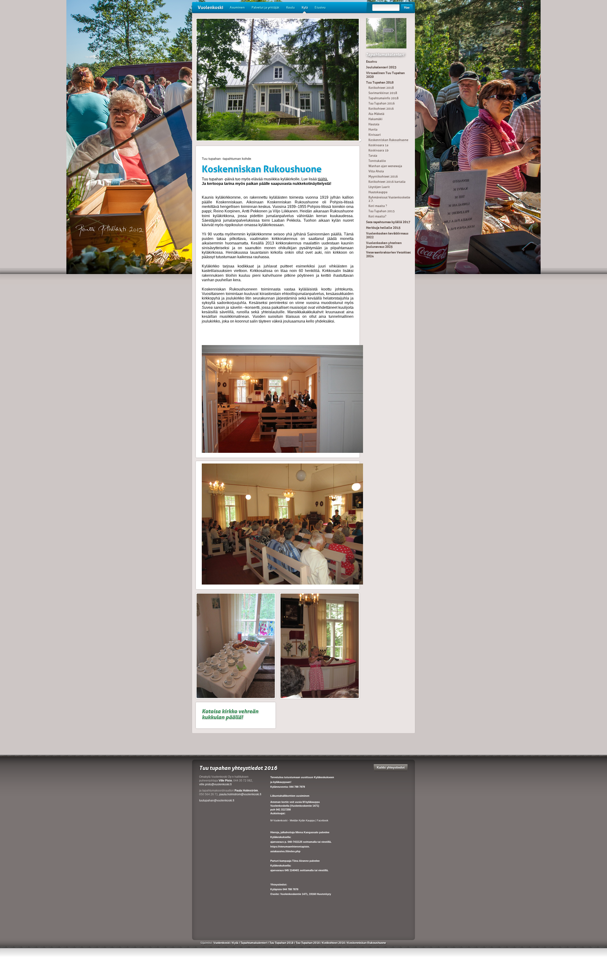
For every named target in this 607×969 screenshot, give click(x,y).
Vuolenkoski (210, 7)
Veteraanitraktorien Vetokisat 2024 (388, 254)
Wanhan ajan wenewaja (385, 166)
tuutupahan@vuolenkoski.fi (216, 800)
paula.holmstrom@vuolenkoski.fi (240, 794)
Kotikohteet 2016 (381, 109)
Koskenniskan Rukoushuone (388, 140)
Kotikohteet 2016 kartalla (386, 182)
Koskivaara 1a (378, 145)
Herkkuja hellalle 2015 (383, 227)
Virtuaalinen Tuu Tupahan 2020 (385, 75)
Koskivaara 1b (378, 150)
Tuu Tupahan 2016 (381, 103)
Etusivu (320, 7)
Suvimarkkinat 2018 (382, 93)
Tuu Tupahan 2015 (381, 211)
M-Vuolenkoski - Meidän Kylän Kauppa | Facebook (299, 820)
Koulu (290, 7)
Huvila (372, 129)
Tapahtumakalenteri (385, 54)
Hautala (373, 124)
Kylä (305, 7)
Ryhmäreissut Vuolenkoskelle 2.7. (389, 199)
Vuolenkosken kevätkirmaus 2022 (387, 235)
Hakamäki (375, 119)
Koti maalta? (377, 216)
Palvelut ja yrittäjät (265, 7)
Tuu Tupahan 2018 (380, 82)
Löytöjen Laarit (379, 187)
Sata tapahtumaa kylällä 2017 (388, 222)
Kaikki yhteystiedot (391, 767)
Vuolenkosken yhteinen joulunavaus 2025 (384, 245)
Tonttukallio (377, 161)
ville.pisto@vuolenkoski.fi (215, 784)
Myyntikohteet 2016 (383, 176)
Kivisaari (374, 135)
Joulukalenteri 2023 (381, 67)
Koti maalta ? (377, 206)
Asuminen (237, 7)
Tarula (372, 156)
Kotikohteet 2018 (381, 88)
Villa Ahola (376, 171)
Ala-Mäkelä (376, 114)
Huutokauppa (377, 192)
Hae (406, 7)
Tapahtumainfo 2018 (383, 98)
